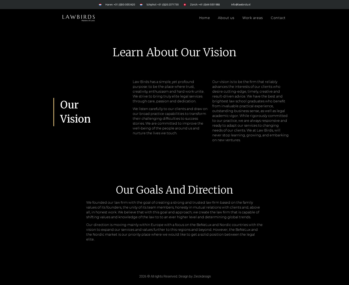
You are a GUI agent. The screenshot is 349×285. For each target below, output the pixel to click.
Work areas (252, 18)
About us (226, 18)
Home (204, 18)
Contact (278, 18)
